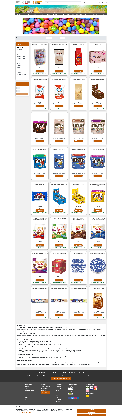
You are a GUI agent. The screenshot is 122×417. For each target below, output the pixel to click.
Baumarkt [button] (87, 14)
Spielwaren (58, 395)
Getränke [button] (34, 14)
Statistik (26, 414)
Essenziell (20, 414)
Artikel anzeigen (40, 71)
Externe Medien (41, 414)
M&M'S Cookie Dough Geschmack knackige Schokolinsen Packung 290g (78, 114)
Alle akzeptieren (92, 409)
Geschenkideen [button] (79, 14)
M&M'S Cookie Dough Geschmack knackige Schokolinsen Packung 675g (97, 114)
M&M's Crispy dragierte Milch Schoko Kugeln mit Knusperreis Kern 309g (39, 149)
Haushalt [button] (48, 14)
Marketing (33, 414)
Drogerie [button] (41, 14)
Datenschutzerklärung (29, 390)
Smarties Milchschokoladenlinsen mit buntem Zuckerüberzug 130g (40, 288)
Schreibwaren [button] (70, 14)
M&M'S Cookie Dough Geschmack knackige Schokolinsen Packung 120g (59, 114)
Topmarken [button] (102, 14)
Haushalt (58, 393)
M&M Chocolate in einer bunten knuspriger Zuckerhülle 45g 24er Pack (98, 79)
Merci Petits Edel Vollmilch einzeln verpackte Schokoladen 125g (98, 219)
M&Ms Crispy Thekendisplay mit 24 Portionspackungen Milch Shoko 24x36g (59, 184)
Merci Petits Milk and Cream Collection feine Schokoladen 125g (40, 254)
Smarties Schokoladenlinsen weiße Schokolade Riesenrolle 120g (78, 288)
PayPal (49, 414)
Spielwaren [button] (55, 14)
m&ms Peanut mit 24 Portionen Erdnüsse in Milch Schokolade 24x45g (78, 184)
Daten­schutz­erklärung (20, 412)
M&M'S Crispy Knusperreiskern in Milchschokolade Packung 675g (97, 149)
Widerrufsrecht (44, 388)
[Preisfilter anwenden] (22, 94)
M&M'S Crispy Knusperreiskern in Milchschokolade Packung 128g (59, 149)
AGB (26, 393)
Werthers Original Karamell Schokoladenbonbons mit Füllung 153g (98, 288)
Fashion (57, 397)
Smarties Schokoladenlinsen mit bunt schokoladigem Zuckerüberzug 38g (59, 288)
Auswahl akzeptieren (92, 412)
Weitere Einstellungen (63, 414)
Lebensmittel (58, 388)
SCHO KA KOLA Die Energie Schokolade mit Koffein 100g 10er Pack (78, 254)
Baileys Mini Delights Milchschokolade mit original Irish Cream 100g (59, 45)
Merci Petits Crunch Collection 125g (59, 218)
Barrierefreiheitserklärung (30, 392)
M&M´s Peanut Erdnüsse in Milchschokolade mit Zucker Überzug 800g (97, 184)
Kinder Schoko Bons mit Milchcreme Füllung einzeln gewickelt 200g (59, 79)
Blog (84, 2)
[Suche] (79, 3)
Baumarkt (58, 403)
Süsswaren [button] (19, 14)
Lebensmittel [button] (26, 14)
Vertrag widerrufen (45, 392)
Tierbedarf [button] (94, 14)
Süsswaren (58, 386)
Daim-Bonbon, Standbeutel (78, 44)
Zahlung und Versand (45, 386)
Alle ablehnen (92, 414)
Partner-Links (27, 397)
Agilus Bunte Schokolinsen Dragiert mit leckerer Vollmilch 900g (39, 45)
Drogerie (58, 392)
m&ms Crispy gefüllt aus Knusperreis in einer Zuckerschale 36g (40, 184)
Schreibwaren (59, 399)
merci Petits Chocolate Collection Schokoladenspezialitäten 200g (40, 219)
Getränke (58, 390)
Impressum (27, 395)
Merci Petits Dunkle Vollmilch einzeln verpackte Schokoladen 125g (78, 219)
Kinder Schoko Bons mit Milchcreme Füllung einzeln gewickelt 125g (40, 79)
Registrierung (43, 390)
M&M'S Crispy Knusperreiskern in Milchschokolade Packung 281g (78, 149)
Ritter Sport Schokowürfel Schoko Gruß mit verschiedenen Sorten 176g (59, 254)
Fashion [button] (62, 14)
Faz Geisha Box (98, 44)
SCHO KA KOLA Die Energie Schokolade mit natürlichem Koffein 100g (97, 254)
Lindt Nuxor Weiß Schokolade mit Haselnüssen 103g (78, 79)
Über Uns (27, 386)
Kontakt (26, 388)
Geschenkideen (59, 401)
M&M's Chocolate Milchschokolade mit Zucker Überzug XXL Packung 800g (40, 114)
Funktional (56, 414)
